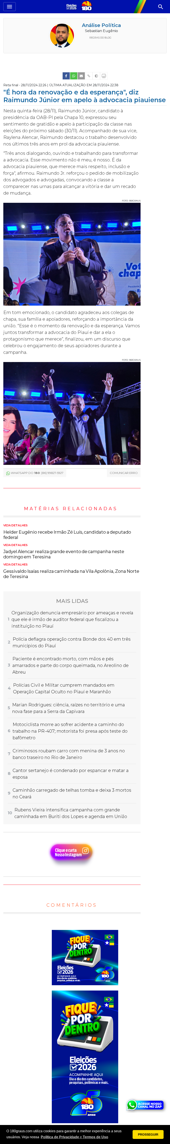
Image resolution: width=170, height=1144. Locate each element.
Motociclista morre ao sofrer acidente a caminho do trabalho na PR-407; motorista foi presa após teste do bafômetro (70, 731)
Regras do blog (100, 37)
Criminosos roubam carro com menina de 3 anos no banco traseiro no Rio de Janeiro (69, 754)
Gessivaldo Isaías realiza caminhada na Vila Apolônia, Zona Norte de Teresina (71, 571)
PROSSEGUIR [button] (148, 1134)
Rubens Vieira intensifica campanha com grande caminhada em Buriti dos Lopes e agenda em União (70, 813)
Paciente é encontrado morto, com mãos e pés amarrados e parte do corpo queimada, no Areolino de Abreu (70, 665)
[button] (74, 1137)
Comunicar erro (124, 473)
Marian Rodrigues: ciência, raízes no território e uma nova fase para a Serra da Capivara (68, 708)
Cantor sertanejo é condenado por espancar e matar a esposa (71, 774)
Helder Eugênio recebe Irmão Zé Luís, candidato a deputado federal (67, 532)
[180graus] (72, 6)
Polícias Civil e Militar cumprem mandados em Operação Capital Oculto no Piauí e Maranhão (63, 688)
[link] (66, 76)
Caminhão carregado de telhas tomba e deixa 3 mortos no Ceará (72, 793)
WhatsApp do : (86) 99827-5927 (37, 473)
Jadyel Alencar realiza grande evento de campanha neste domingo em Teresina (63, 551)
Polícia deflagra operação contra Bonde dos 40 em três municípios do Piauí (72, 642)
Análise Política (101, 25)
